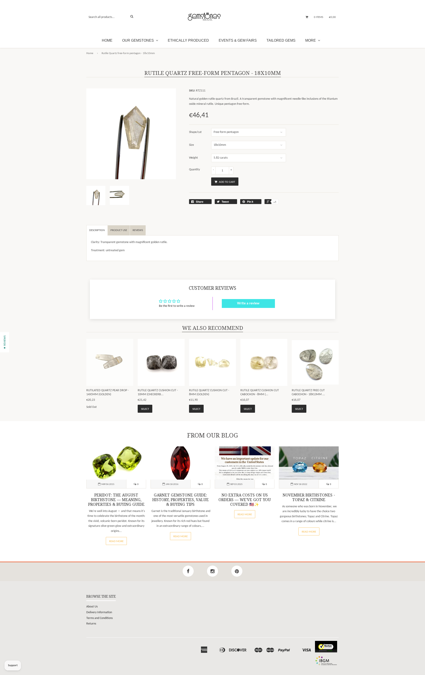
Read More (116, 541)
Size (191, 145)
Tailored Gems (281, 40)
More (311, 40)
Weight (193, 158)
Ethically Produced (188, 40)
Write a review (248, 303)
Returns (91, 623)
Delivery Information (99, 612)
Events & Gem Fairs (238, 40)
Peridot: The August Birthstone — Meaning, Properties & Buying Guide (116, 500)
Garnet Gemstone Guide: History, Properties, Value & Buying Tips (180, 500)
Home (107, 40)
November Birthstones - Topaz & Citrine (309, 497)
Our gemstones (138, 40)
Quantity (194, 169)
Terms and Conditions (99, 618)
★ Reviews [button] (4, 342)
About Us (92, 606)
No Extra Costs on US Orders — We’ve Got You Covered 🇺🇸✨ (244, 500)
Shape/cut (195, 132)
